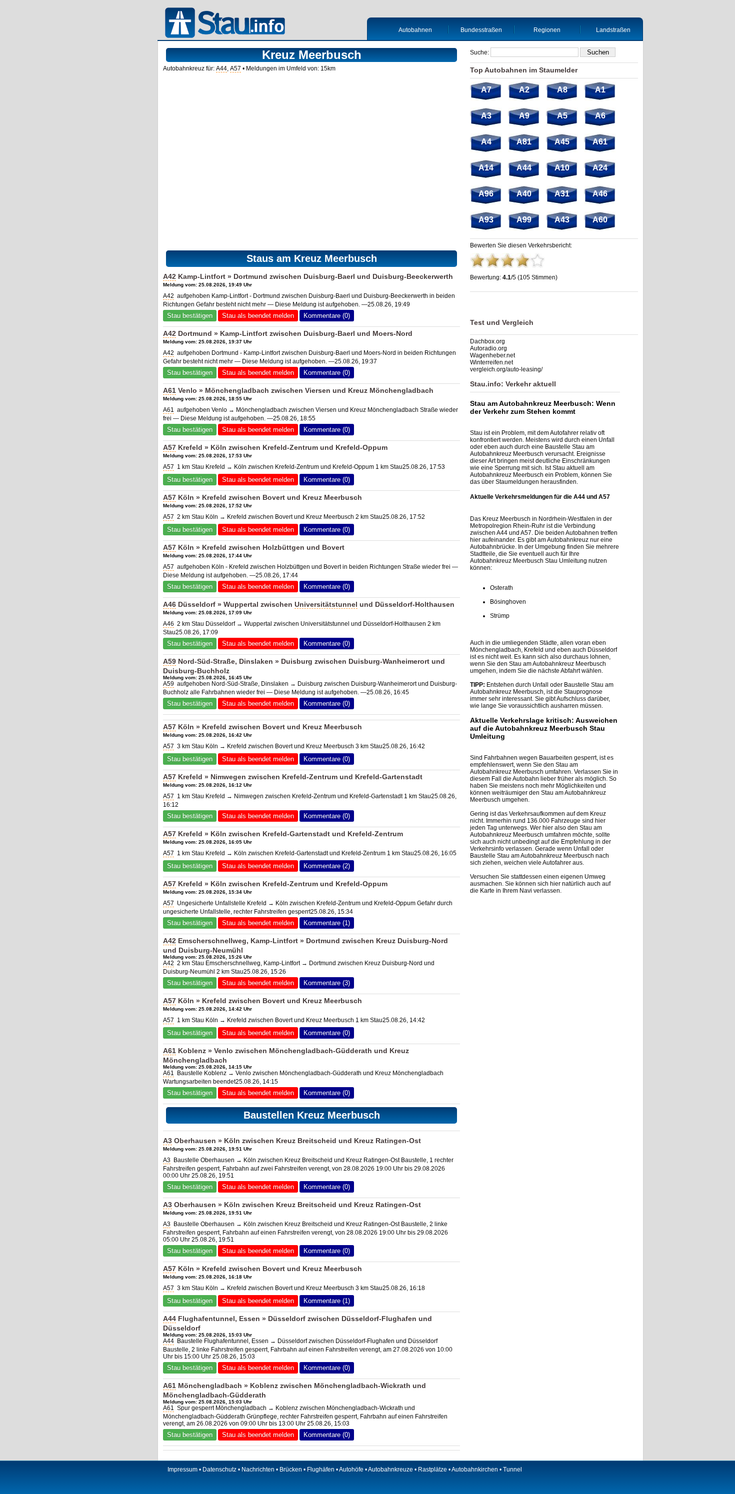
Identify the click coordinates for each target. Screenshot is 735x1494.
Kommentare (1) (327, 923)
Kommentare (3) (327, 983)
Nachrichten (258, 1469)
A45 (562, 141)
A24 (600, 167)
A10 (562, 167)
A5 (562, 115)
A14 (486, 167)
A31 (562, 193)
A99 (524, 219)
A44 (221, 68)
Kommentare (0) (327, 315)
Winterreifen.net (491, 362)
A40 (524, 193)
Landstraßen (613, 29)
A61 (169, 390)
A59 (169, 661)
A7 (486, 89)
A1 (600, 89)
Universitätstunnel (326, 604)
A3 (167, 1141)
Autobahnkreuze (390, 1469)
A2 (524, 89)
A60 (600, 219)
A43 (562, 219)
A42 (169, 276)
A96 (486, 193)
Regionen (547, 29)
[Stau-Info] (227, 23)
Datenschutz (219, 1469)
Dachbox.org (487, 341)
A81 (524, 141)
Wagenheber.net (492, 355)
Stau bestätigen (189, 315)
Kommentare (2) (327, 866)
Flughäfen (320, 1469)
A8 (562, 89)
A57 (235, 68)
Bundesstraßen (481, 29)
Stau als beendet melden (258, 315)
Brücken (291, 1469)
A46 (169, 604)
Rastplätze (432, 1469)
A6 (600, 115)
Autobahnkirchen (475, 1469)
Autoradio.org (488, 348)
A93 (486, 219)
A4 (486, 141)
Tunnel (512, 1469)
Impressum (183, 1469)
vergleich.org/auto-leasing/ (506, 369)
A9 (524, 115)
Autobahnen (415, 29)
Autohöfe (351, 1469)
